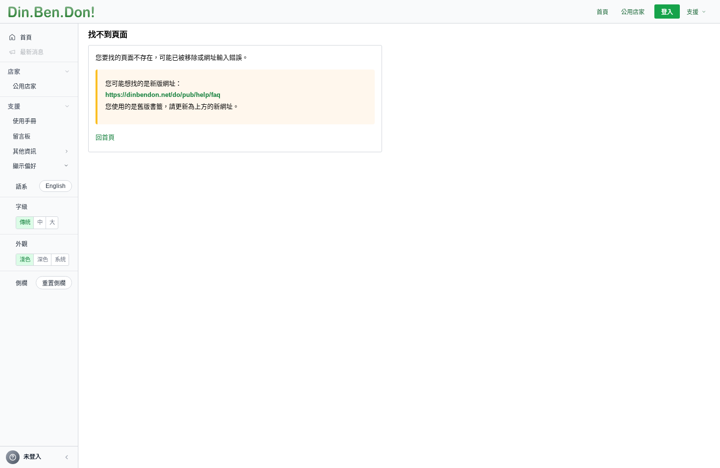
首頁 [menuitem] (602, 12)
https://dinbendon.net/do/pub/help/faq (162, 94)
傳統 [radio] (25, 222)
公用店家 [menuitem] (633, 12)
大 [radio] (52, 222)
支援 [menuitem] (692, 12)
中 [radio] (40, 222)
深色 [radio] (42, 259)
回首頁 (105, 137)
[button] (66, 457)
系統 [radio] (60, 259)
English (56, 186)
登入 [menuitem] (667, 12)
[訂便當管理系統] (51, 12)
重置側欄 (54, 283)
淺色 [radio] (25, 259)
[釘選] (71, 86)
